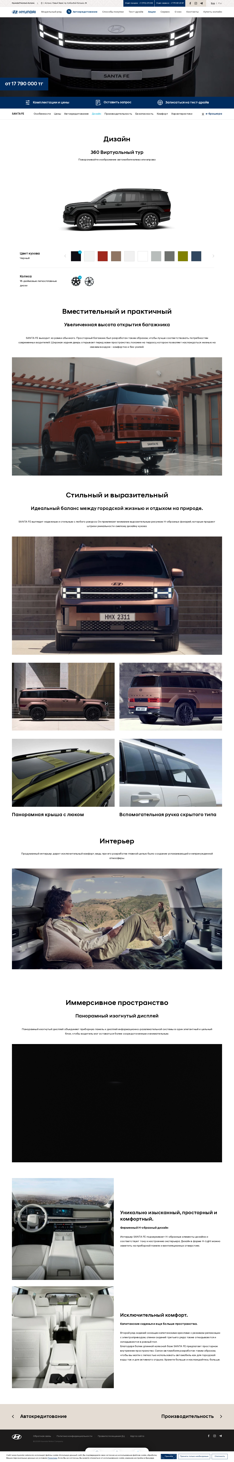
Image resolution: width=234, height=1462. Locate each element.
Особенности (42, 114)
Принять (169, 1456)
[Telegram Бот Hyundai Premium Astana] (201, 3)
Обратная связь (42, 1436)
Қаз (213, 3)
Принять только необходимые (194, 1456)
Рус (220, 3)
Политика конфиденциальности (74, 1436)
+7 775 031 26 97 (177, 3)
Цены (57, 114)
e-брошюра (214, 114)
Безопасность (144, 114)
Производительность (118, 114)
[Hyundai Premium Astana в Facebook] (190, 3)
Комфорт (162, 114)
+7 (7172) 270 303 (146, 3)
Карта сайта (137, 1436)
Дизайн (96, 114)
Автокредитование (76, 114)
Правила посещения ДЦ (111, 1436)
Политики (52, 1458)
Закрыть (141, 1444)
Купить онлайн (212, 12)
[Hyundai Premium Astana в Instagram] (195, 3)
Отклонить (220, 1456)
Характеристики (181, 114)
